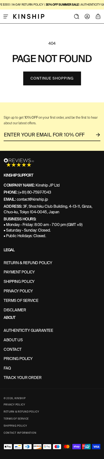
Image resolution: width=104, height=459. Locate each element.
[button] (5, 16)
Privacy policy (14, 404)
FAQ (7, 368)
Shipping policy (15, 425)
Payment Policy (19, 272)
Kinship (20, 398)
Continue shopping (52, 78)
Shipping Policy (19, 281)
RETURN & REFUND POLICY (28, 262)
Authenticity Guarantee (28, 330)
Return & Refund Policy (21, 411)
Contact (13, 349)
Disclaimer (15, 310)
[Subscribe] (98, 134)
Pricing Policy (18, 358)
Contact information (20, 432)
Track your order (22, 377)
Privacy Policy (18, 291)
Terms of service (16, 418)
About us (13, 339)
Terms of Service (21, 300)
